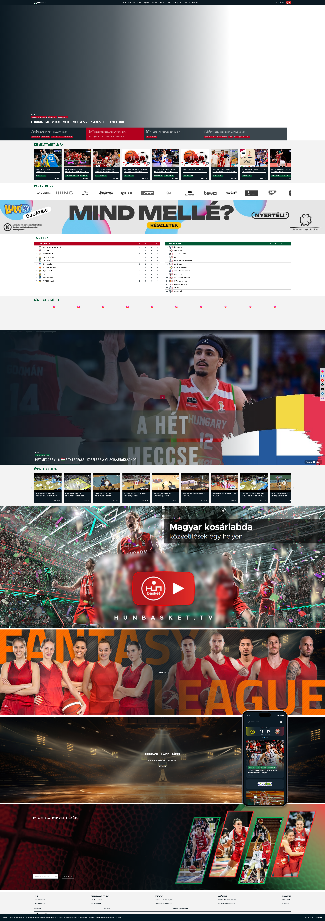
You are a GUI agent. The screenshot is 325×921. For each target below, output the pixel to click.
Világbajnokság (168, 175)
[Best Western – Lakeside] (251, 193)
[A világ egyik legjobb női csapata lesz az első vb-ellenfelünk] (165, 158)
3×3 (181, 2)
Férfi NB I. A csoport (96, 900)
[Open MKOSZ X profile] (322, 389)
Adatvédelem (106, 908)
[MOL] (272, 193)
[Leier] (147, 193)
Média (169, 2)
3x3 (96, 175)
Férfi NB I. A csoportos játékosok (227, 900)
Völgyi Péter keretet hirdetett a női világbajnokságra (49, 132)
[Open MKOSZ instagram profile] (322, 371)
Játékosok (154, 2)
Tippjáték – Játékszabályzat (180, 908)
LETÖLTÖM (162, 767)
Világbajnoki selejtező (72, 175)
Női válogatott (158, 175)
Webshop (195, 2)
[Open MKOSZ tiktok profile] (322, 384)
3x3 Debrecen (102, 175)
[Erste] (126, 193)
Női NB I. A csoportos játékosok (226, 903)
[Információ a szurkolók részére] (195, 158)
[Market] (231, 193)
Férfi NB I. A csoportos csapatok (164, 900)
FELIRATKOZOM (68, 876)
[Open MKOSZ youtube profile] (322, 380)
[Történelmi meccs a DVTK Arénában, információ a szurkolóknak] (136, 158)
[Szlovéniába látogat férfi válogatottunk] (48, 158)
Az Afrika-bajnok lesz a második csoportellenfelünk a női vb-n (224, 132)
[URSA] (189, 193)
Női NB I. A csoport (96, 903)
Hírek (124, 2)
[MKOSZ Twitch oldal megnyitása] (322, 398)
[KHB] (85, 193)
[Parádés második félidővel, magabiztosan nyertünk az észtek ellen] (77, 158)
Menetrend (131, 2)
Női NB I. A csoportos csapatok (163, 903)
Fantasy (175, 2)
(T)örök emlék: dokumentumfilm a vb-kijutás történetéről (107, 132)
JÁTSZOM (162, 672)
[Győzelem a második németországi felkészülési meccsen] (283, 158)
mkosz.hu (187, 2)
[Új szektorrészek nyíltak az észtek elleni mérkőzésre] (254, 158)
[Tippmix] (43, 193)
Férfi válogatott (41, 175)
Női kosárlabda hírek (39, 903)
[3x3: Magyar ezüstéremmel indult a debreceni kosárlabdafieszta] (106, 158)
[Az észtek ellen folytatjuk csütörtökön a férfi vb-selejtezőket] (224, 158)
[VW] (168, 193)
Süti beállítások (309, 917)
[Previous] (31, 164)
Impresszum (37, 908)
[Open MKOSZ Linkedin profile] (322, 393)
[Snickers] (106, 193)
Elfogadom (319, 917)
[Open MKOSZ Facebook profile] (322, 376)
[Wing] (64, 193)
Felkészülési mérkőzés (288, 175)
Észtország (83, 175)
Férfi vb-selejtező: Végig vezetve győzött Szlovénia (163, 132)
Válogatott (162, 2)
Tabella (139, 2)
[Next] (294, 164)
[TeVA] (210, 193)
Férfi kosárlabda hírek (39, 900)
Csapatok (146, 2)
